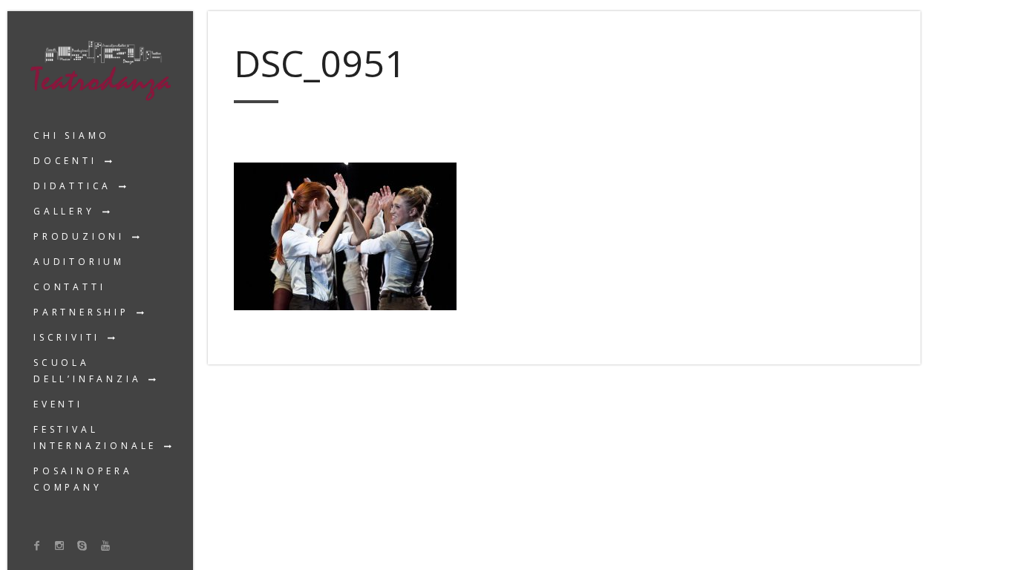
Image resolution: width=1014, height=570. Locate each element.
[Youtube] (105, 545)
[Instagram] (60, 545)
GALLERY (64, 211)
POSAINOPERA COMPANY (83, 479)
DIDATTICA (72, 186)
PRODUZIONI (79, 236)
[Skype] (82, 545)
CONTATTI (69, 287)
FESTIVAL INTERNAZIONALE (95, 437)
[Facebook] (37, 545)
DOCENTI (65, 160)
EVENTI (58, 404)
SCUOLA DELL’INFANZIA (87, 370)
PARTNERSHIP (81, 312)
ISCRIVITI (66, 337)
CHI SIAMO (71, 135)
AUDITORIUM (79, 261)
